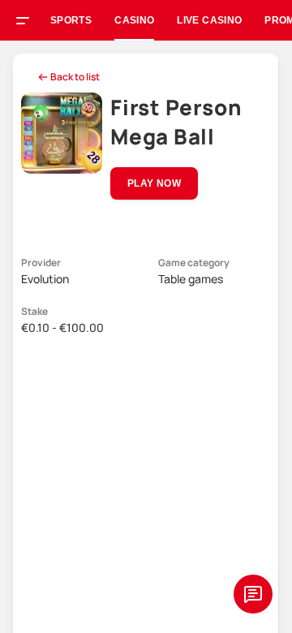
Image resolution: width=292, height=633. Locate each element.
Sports (71, 20)
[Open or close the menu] (28, 22)
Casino (134, 20)
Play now (154, 183)
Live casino (209, 20)
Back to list (75, 77)
